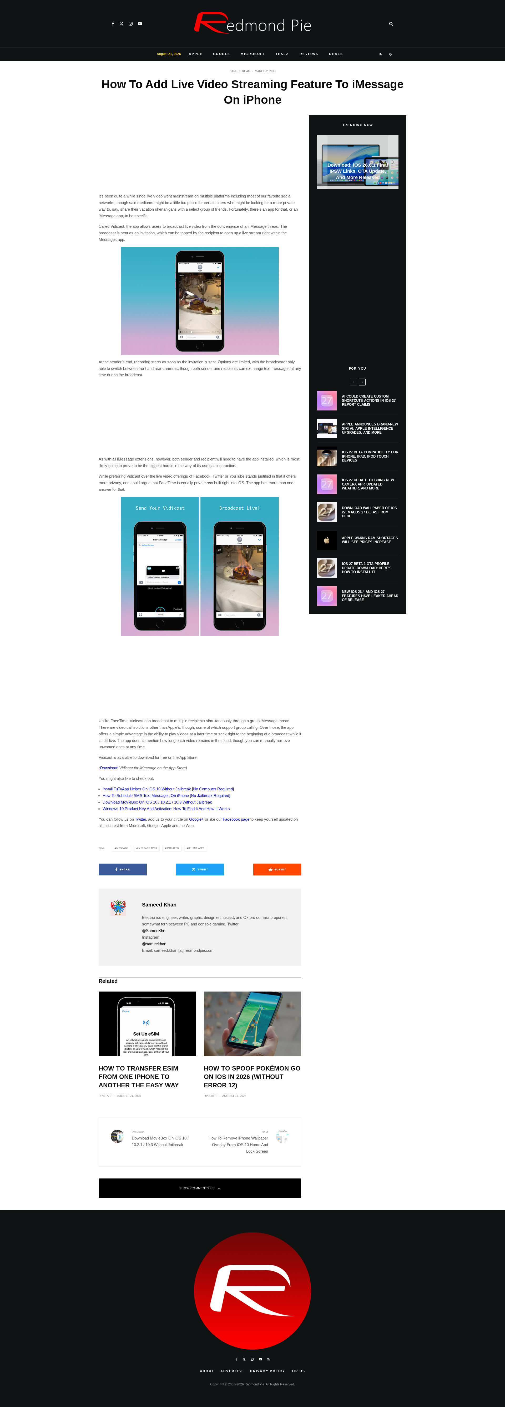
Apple (196, 54)
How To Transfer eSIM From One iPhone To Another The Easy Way (139, 1077)
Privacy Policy (267, 1371)
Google (221, 54)
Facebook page (236, 819)
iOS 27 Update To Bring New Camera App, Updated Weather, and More (368, 484)
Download (108, 768)
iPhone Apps (196, 848)
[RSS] (380, 54)
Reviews (309, 54)
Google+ (196, 819)
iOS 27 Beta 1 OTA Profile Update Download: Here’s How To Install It (367, 568)
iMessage (122, 848)
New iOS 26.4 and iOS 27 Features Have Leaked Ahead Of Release (370, 596)
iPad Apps (172, 848)
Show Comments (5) (197, 1188)
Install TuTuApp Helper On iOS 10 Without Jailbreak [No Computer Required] (168, 789)
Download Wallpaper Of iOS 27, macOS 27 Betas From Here (369, 512)
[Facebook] (113, 24)
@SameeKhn (153, 930)
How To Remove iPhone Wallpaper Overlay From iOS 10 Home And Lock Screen (238, 1141)
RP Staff (105, 1095)
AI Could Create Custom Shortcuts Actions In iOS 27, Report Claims (369, 400)
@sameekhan (154, 944)
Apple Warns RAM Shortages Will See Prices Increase (370, 540)
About (207, 1371)
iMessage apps (147, 848)
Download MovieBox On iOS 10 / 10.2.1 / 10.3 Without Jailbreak (157, 802)
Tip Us (298, 1371)
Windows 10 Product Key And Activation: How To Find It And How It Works (166, 808)
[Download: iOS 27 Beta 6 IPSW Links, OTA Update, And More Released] (361, 162)
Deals (336, 54)
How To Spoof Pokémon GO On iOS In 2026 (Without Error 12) (252, 1077)
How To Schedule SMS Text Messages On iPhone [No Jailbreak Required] (166, 795)
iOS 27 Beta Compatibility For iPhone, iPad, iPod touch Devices (370, 456)
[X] (121, 24)
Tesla (282, 54)
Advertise (232, 1371)
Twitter (140, 819)
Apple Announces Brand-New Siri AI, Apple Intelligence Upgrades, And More (370, 428)
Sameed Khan (240, 71)
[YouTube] (140, 24)
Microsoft (253, 54)
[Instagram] (130, 24)
